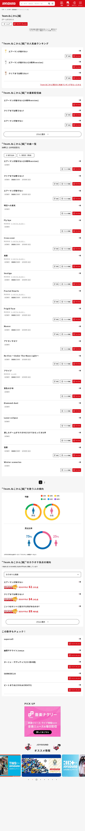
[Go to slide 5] (44, 779)
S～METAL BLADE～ (18, 224)
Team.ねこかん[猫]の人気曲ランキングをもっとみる (60, 84)
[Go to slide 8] (56, 779)
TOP (3, 9)
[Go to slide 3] (36, 779)
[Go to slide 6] (48, 779)
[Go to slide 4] (40, 779)
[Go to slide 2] (32, 779)
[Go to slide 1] (28, 779)
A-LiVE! (13, 374)
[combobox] (25, 155)
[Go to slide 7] (52, 779)
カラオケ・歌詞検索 (12, 9)
